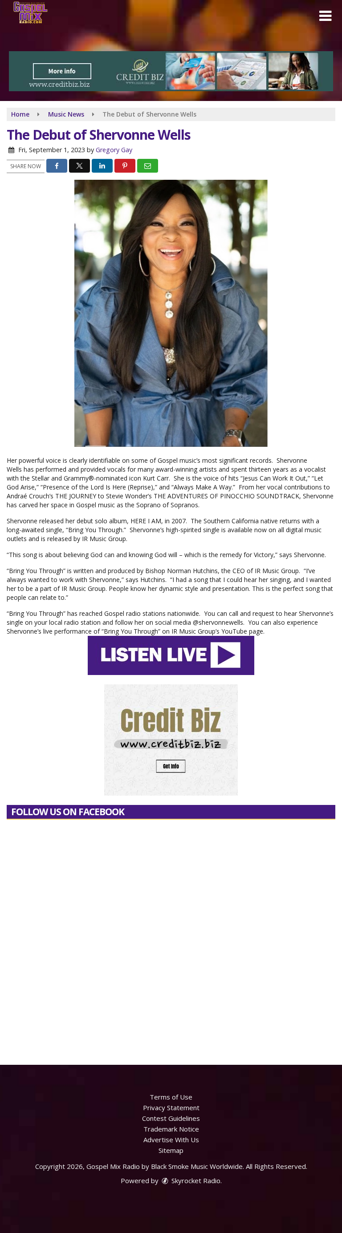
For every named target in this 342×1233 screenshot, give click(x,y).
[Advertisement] (171, 71)
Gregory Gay (114, 150)
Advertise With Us (171, 1139)
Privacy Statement (171, 1107)
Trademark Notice (171, 1128)
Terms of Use (171, 1096)
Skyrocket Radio (195, 1180)
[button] (325, 16)
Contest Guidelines (171, 1118)
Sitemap (171, 1150)
